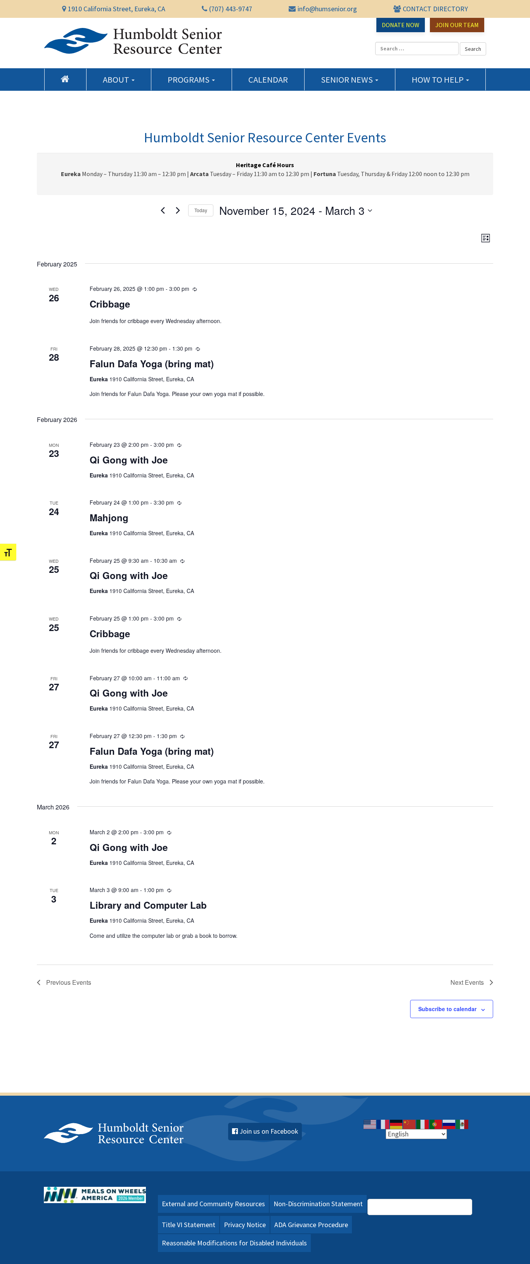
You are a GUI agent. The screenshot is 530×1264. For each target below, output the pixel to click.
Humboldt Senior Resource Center (133, 41)
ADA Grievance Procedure (311, 1224)
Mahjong (109, 517)
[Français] (383, 1123)
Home (65, 79)
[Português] (436, 1123)
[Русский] (449, 1123)
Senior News (347, 79)
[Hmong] (409, 1123)
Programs (189, 79)
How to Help (438, 79)
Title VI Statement (188, 1224)
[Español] (462, 1123)
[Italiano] (423, 1123)
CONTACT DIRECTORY (435, 8)
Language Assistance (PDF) (424, 1206)
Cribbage (110, 303)
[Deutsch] (396, 1123)
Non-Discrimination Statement (318, 1203)
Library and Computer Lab (148, 904)
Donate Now (400, 25)
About (117, 79)
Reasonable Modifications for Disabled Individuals (234, 1242)
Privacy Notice (245, 1224)
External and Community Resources (213, 1203)
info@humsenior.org (327, 8)
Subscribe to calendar (447, 1009)
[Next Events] (177, 210)
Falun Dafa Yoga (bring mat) (152, 363)
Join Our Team (457, 25)
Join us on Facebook (269, 1131)
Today (200, 210)
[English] (370, 1123)
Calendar (268, 79)
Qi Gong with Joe (129, 459)
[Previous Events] (162, 210)
